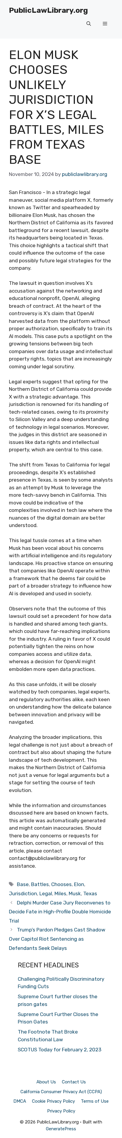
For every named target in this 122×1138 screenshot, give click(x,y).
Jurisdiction (23, 893)
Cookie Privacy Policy (53, 1101)
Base (23, 884)
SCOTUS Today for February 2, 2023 (59, 1050)
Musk (75, 893)
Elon (79, 884)
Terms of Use (95, 1101)
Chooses (61, 884)
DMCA (19, 1101)
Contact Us (74, 1082)
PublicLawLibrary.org (48, 10)
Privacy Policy (61, 1111)
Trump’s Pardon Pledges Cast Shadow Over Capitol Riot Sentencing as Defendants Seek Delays (57, 939)
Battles (40, 884)
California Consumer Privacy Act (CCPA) (61, 1091)
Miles (60, 893)
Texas (90, 893)
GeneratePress (61, 1128)
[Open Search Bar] (89, 24)
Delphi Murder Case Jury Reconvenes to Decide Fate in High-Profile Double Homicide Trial (60, 912)
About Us (46, 1082)
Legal (45, 893)
